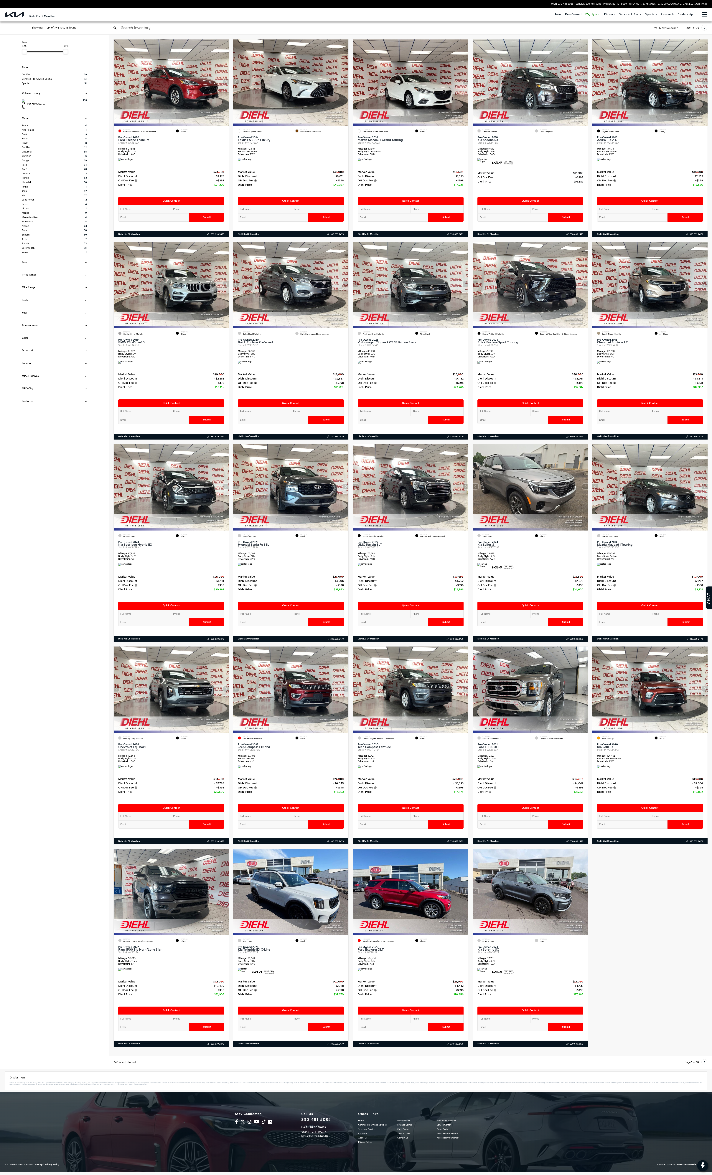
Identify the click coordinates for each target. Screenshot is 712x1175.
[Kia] (14, 14)
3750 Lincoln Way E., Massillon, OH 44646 (682, 4)
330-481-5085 (316, 1120)
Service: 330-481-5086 (588, 4)
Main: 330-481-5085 (562, 4)
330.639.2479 (217, 234)
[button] (226, 82)
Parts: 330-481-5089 (615, 4)
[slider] (24, 51)
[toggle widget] (702, 1165)
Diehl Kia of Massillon (129, 234)
